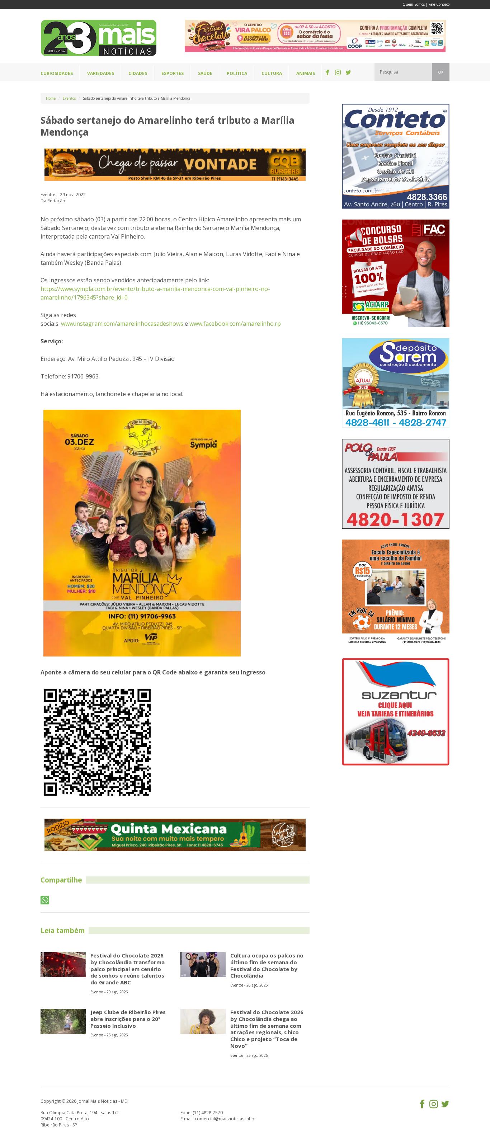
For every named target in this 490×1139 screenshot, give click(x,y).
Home (51, 98)
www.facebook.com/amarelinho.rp (235, 324)
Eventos (69, 98)
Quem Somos (413, 4)
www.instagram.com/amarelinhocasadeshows (122, 324)
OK (440, 72)
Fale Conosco (439, 4)
